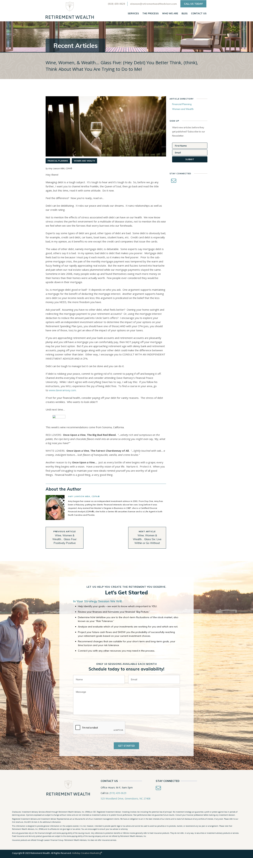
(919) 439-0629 (116, 3)
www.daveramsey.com (62, 390)
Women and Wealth (84, 161)
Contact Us (199, 13)
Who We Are (170, 13)
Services (133, 13)
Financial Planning (58, 161)
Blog (185, 13)
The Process (150, 13)
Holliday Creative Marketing (87, 853)
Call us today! (193, 3)
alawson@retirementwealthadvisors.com (153, 3)
